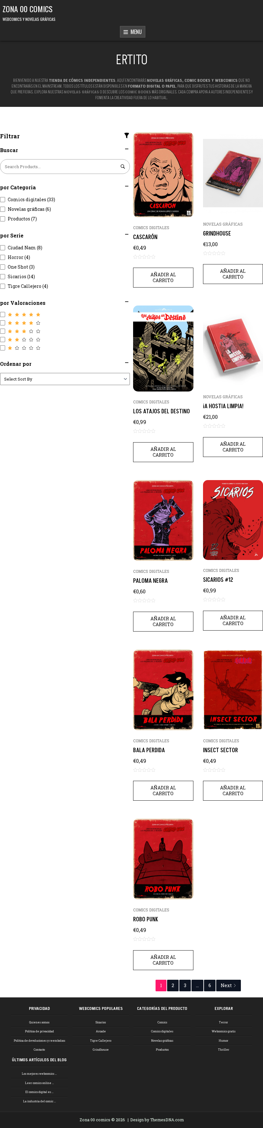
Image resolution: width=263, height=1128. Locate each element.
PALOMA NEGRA (150, 581)
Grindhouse (101, 1049)
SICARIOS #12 (218, 580)
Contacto (39, 1049)
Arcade (101, 1031)
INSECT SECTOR (220, 750)
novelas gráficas (81, 92)
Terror (223, 1022)
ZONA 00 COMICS (28, 8)
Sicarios (101, 1022)
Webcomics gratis (223, 1031)
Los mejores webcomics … (39, 1073)
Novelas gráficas (223, 224)
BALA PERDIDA (149, 750)
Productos (162, 1049)
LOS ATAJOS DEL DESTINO (161, 412)
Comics (162, 1022)
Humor (223, 1040)
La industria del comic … (39, 1101)
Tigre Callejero (100, 1040)
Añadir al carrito (163, 277)
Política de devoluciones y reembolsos (39, 1040)
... (197, 985)
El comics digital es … (39, 1092)
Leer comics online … (39, 1083)
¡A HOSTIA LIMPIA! (223, 406)
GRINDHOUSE (217, 234)
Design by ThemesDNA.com (157, 1119)
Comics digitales (151, 227)
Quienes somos (39, 1022)
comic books (138, 92)
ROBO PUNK (145, 920)
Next (226, 985)
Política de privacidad (39, 1031)
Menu (135, 32)
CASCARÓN (145, 237)
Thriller (223, 1049)
